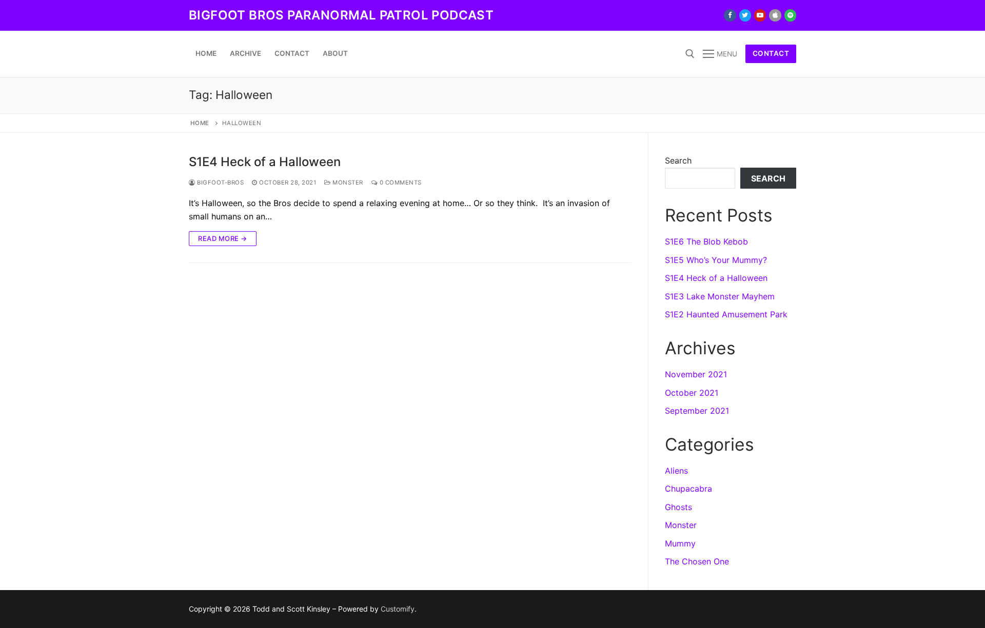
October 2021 (691, 393)
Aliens (676, 470)
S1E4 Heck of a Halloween (265, 161)
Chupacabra (688, 488)
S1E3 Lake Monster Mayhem (720, 296)
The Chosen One (697, 561)
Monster (347, 182)
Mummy (680, 543)
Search (678, 160)
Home (199, 123)
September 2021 (697, 411)
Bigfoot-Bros (219, 182)
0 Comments (400, 182)
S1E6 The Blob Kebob (706, 241)
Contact (771, 53)
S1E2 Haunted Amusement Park (726, 314)
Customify (398, 608)
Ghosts (678, 507)
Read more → (222, 238)
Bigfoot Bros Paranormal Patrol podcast (341, 15)
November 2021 (696, 374)
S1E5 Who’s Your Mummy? (716, 260)
